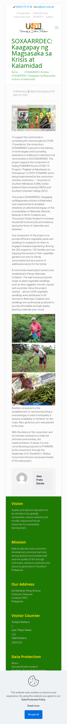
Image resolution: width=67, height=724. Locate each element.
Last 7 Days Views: (22, 630)
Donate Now (23, 13)
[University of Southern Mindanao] (33, 28)
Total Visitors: (20, 638)
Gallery (49, 17)
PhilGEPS (38, 17)
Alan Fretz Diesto (39, 91)
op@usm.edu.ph (45, 6)
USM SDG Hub (40, 13)
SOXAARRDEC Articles (36, 72)
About (15, 663)
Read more (33, 705)
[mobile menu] (57, 28)
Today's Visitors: (21, 622)
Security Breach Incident (25, 666)
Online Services (22, 17)
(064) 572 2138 (24, 6)
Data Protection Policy (33, 699)
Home (15, 72)
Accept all (33, 714)
